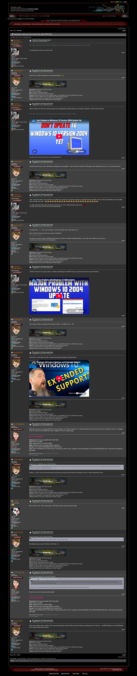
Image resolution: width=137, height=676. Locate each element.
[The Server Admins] (12, 100)
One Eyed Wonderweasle (16, 41)
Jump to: (12, 660)
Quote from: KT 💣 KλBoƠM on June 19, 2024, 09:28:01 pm (43, 464)
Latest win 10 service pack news (52, 24)
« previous (120, 28)
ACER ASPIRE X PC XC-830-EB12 (51, 453)
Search (59, 20)
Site (79, 20)
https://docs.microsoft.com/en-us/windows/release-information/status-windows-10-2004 (52, 113)
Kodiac (48, 16)
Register (74, 20)
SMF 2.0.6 (37, 668)
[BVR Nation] (12, 528)
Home (51, 20)
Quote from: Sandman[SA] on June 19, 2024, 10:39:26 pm (43, 576)
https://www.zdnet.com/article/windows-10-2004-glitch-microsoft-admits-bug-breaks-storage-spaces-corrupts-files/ (59, 45)
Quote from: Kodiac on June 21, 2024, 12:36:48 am (41, 536)
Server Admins (17, 24)
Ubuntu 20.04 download (35, 235)
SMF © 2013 (43, 668)
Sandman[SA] (18, 70)
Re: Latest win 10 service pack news (42, 70)
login (15, 7)
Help (55, 20)
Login (69, 20)
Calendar (64, 20)
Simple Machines (50, 668)
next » (124, 28)
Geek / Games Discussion (38, 24)
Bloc (121, 669)
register (19, 7)
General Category (26, 24)
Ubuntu (40, 230)
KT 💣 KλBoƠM (18, 424)
